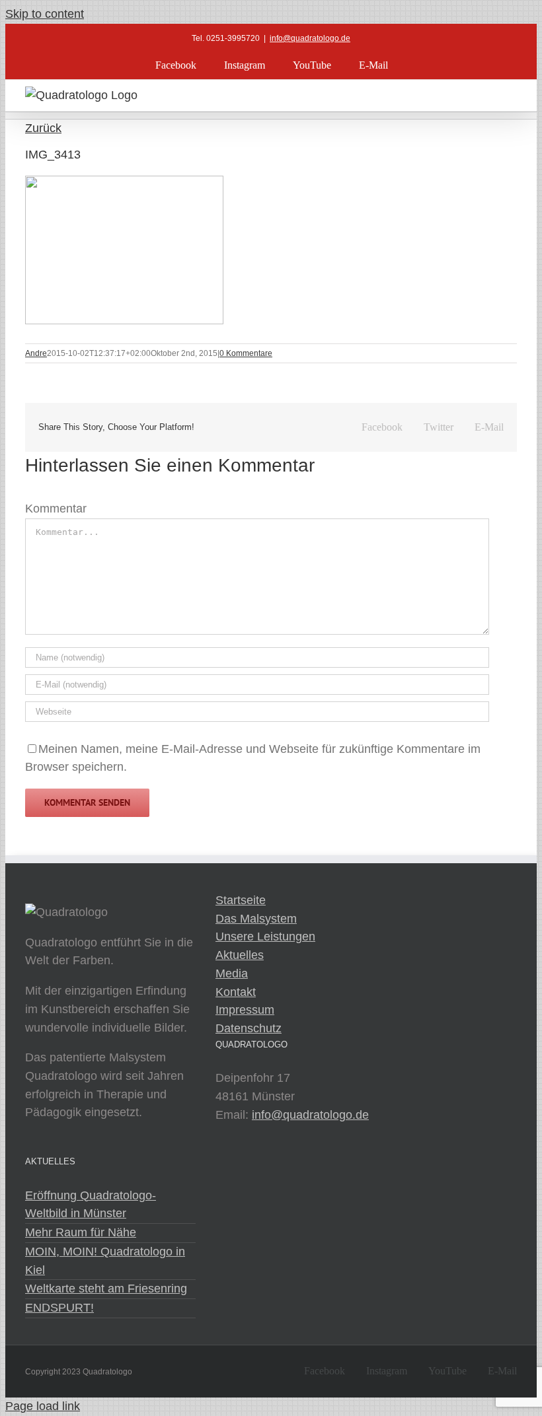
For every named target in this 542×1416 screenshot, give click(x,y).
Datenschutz (248, 1028)
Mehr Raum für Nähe (80, 1232)
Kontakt (235, 992)
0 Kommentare (245, 353)
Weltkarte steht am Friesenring (106, 1288)
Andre (36, 353)
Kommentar (56, 508)
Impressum (244, 1009)
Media (231, 973)
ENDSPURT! (59, 1307)
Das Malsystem (256, 918)
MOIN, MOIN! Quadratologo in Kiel (105, 1261)
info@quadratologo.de (310, 38)
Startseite (240, 900)
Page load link (42, 1406)
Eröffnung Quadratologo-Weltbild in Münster (90, 1205)
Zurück (43, 128)
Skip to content (44, 13)
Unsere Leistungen (265, 936)
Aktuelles (239, 955)
